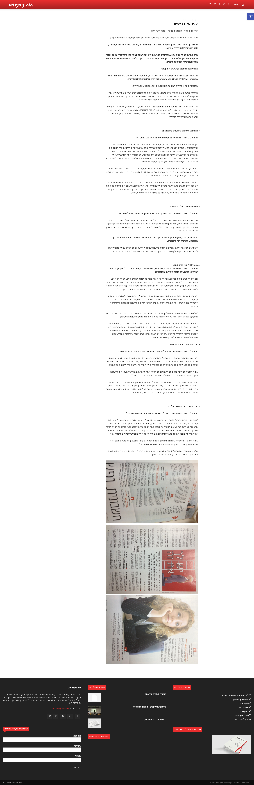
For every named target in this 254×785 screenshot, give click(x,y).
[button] (250, 16)
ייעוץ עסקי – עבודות (216, 783)
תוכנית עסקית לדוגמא (155, 694)
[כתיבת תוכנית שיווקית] (94, 723)
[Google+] (224, 4)
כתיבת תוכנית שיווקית (155, 719)
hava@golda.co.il (61, 708)
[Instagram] (219, 4)
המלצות (236, 783)
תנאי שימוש (245, 783)
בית (196, 20)
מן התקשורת (228, 783)
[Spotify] (215, 4)
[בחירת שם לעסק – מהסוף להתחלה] (94, 710)
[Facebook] (228, 4)
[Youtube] (210, 4)
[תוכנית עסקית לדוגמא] (94, 697)
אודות (235, 5)
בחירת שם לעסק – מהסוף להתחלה (149, 707)
